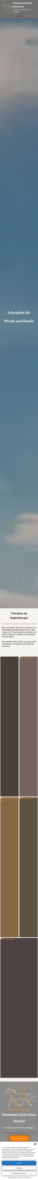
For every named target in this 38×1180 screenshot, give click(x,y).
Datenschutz (20, 1177)
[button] (35, 1144)
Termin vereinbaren (19, 1138)
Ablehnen (19, 1168)
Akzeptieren (19, 1163)
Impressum (27, 1177)
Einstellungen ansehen (19, 1173)
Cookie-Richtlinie (12, 1177)
